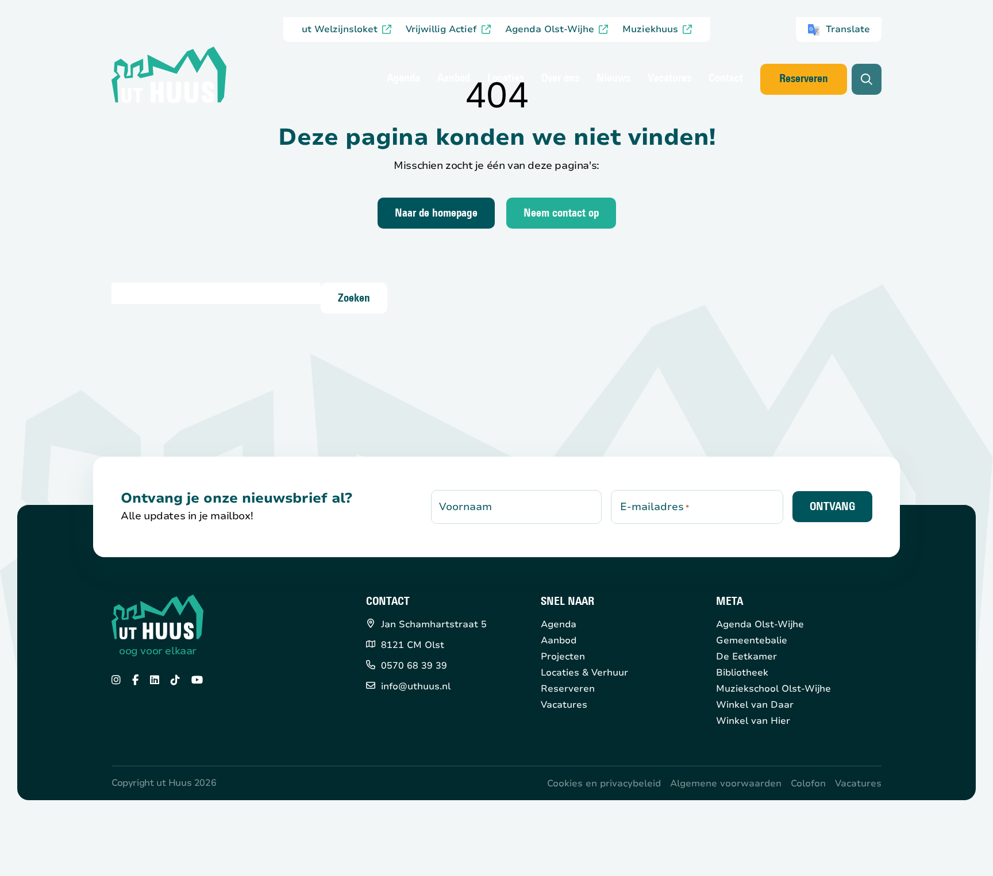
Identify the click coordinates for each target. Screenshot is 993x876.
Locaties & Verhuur (584, 672)
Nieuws (613, 78)
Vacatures (669, 78)
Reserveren (803, 79)
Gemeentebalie (751, 640)
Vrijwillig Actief (441, 29)
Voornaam (465, 507)
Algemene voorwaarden (726, 783)
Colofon (808, 783)
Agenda (403, 78)
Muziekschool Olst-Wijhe (773, 688)
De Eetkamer (746, 656)
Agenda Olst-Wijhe (549, 29)
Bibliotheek (742, 672)
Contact (726, 78)
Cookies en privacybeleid (604, 783)
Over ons (560, 78)
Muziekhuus (650, 29)
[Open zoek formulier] (867, 79)
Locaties (505, 78)
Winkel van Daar (755, 705)
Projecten (563, 656)
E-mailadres (654, 507)
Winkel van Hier (753, 721)
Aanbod (453, 78)
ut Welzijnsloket (340, 29)
